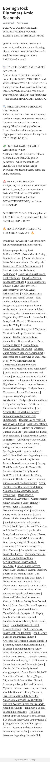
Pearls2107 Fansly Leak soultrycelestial (25, 719)
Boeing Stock (8, 23)
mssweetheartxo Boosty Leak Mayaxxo (24, 329)
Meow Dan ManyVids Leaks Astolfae (22, 699)
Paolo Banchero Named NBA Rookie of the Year (24, 538)
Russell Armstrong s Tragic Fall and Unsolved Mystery (23, 684)
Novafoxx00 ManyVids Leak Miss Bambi (24, 368)
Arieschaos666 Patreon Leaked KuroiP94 (25, 640)
